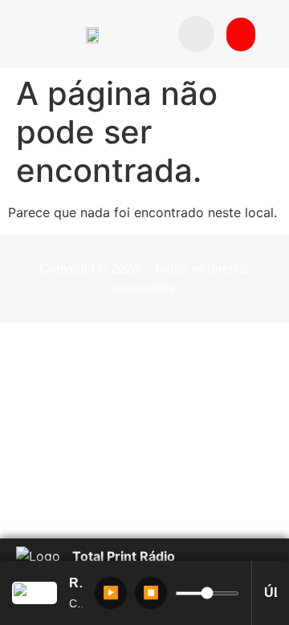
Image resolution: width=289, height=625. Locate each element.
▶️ (111, 592)
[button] (196, 34)
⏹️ (151, 592)
